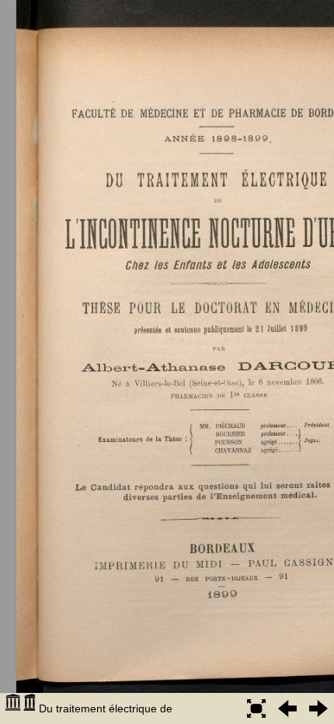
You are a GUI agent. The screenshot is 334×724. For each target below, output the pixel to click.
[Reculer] (287, 708)
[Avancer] (318, 708)
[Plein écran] (256, 708)
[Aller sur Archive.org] (19, 708)
